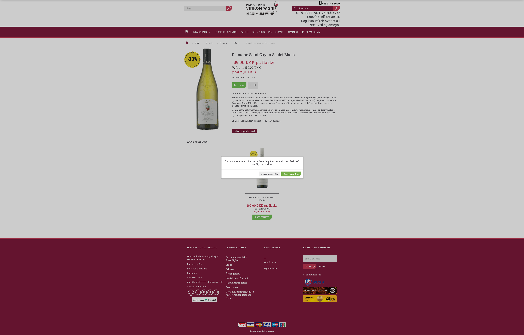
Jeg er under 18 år (269, 174)
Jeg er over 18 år (291, 174)
